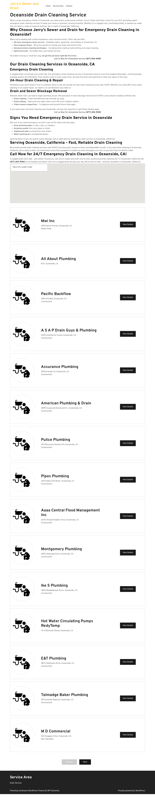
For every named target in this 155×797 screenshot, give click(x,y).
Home (48, 6)
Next (85, 762)
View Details (128, 224)
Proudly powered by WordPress (131, 791)
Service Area (58, 6)
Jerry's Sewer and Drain (24, 6)
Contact (69, 6)
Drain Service (16, 783)
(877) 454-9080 (93, 59)
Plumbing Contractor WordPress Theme (27, 791)
